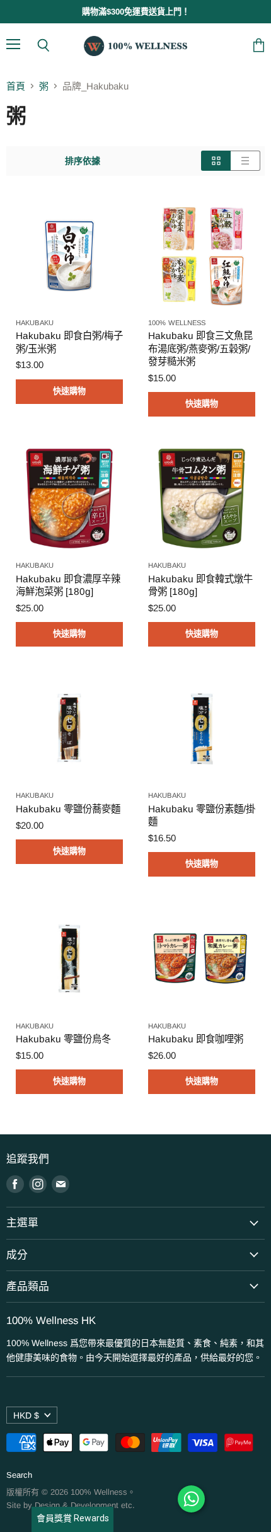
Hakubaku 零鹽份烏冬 (63, 1039)
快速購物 (69, 391)
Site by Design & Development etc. (70, 1505)
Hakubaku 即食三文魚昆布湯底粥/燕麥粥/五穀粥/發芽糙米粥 (200, 348)
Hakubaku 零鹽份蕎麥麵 (68, 808)
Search (19, 1475)
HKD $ (26, 1415)
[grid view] (216, 161)
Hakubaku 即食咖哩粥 (195, 1039)
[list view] (245, 161)
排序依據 (82, 161)
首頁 (15, 86)
